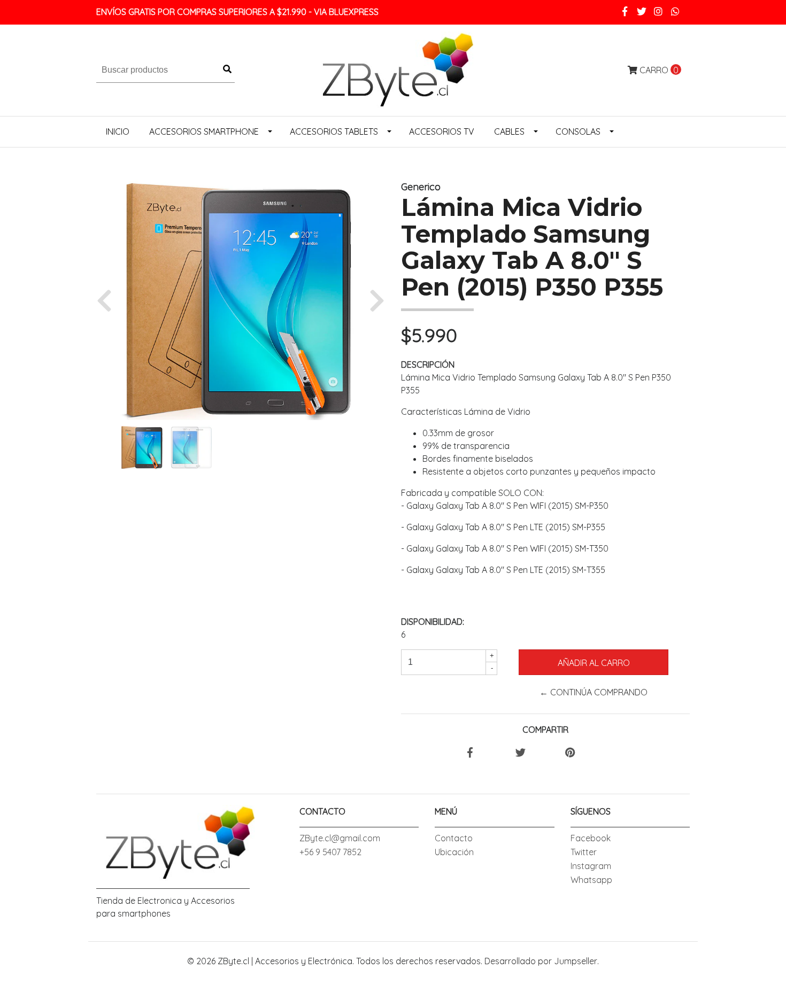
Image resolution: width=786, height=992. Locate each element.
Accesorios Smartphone (204, 131)
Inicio (117, 131)
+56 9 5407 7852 (330, 852)
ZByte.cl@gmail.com (339, 838)
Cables (509, 131)
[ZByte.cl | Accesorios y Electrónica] (393, 69)
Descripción (427, 364)
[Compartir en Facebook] (470, 753)
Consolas (578, 131)
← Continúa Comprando (594, 692)
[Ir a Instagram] (658, 11)
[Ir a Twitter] (642, 11)
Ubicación (454, 852)
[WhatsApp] (675, 11)
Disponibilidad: (432, 621)
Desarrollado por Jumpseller (540, 961)
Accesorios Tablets (334, 131)
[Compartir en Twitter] (520, 753)
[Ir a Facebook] (625, 11)
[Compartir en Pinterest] (570, 753)
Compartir (545, 729)
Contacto (454, 838)
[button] (108, 300)
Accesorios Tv (441, 131)
